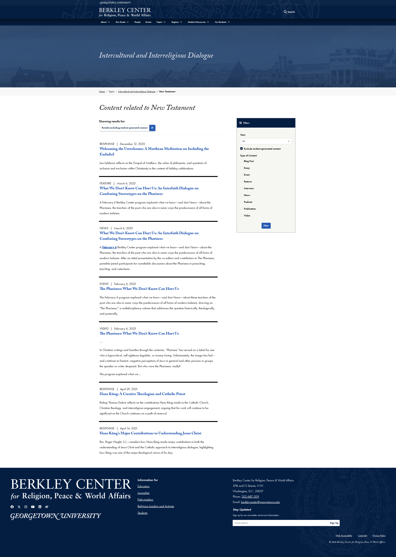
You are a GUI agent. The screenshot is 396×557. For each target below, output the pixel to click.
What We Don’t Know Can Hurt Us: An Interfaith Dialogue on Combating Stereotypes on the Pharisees (149, 192)
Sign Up (334, 523)
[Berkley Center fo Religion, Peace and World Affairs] (125, 13)
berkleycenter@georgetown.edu (260, 502)
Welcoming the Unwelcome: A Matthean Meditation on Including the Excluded (154, 152)
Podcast (248, 202)
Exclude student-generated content (262, 148)
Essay (247, 168)
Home (102, 91)
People (137, 22)
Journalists (143, 493)
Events (148, 22)
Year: (243, 134)
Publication (250, 208)
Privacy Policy (379, 535)
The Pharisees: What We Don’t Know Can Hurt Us (139, 289)
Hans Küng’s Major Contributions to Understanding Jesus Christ (150, 434)
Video (247, 215)
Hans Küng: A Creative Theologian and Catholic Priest (142, 394)
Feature (248, 181)
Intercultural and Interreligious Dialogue (136, 91)
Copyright (362, 535)
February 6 (109, 247)
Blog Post (249, 161)
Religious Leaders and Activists (156, 506)
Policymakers (145, 499)
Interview (249, 188)
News (247, 195)
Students (142, 513)
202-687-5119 (250, 497)
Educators (143, 486)
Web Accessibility (344, 535)
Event (247, 174)
